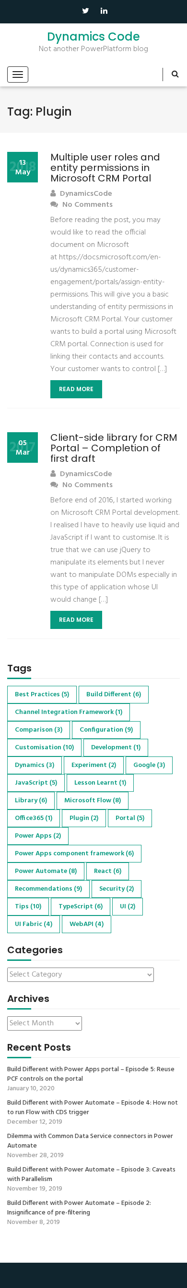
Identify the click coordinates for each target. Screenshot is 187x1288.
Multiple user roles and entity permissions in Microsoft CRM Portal (105, 167)
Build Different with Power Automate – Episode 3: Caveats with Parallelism (91, 1174)
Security (116, 889)
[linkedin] (104, 11)
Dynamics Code (93, 37)
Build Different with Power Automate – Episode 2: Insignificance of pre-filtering (79, 1208)
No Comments (86, 205)
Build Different (113, 694)
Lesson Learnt (100, 782)
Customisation (44, 747)
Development (115, 747)
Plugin (84, 818)
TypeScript (80, 906)
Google (149, 765)
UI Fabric (33, 924)
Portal (130, 818)
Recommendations (48, 889)
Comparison (38, 729)
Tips (28, 906)
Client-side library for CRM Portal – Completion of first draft (113, 448)
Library (31, 800)
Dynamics (34, 765)
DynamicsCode (85, 194)
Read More (76, 389)
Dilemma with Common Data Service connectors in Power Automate (90, 1141)
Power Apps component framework (74, 853)
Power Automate (46, 871)
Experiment (93, 765)
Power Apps (38, 835)
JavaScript (36, 782)
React (107, 871)
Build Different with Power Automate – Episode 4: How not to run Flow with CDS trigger (92, 1108)
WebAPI (87, 924)
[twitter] (85, 10)
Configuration (106, 729)
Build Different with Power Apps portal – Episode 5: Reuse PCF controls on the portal (91, 1074)
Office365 (33, 818)
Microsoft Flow (92, 800)
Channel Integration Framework (68, 712)
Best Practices (42, 694)
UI (127, 906)
